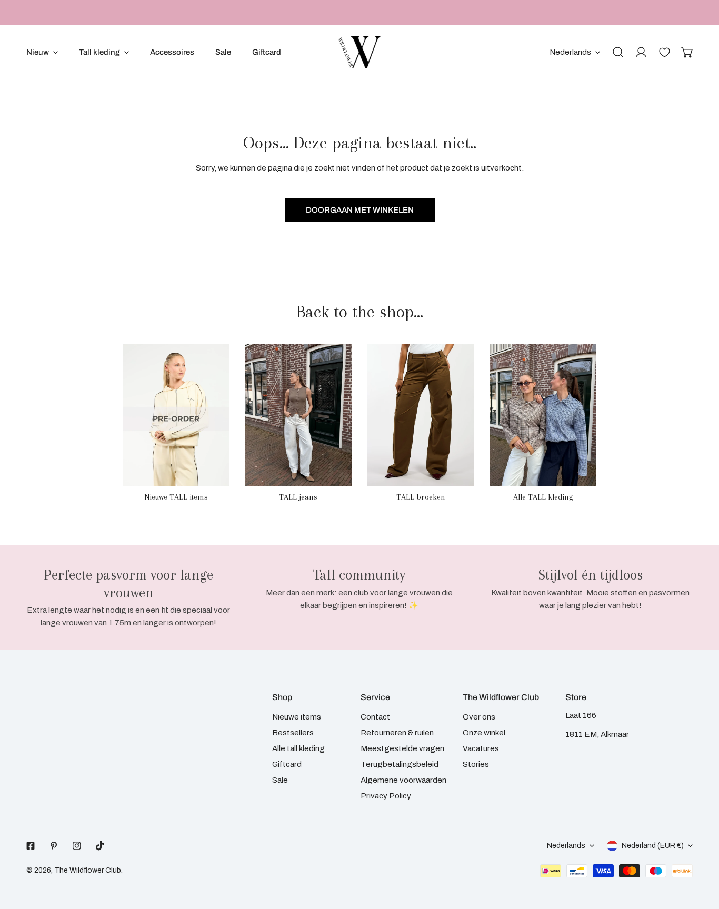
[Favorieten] (664, 52)
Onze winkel (484, 732)
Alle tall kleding (298, 748)
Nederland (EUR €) (653, 846)
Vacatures (481, 748)
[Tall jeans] (298, 415)
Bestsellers (293, 732)
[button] (687, 52)
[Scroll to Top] (700, 853)
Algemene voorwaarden (403, 780)
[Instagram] (76, 846)
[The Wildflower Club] (359, 52)
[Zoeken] (618, 52)
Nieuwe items (296, 717)
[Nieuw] (176, 415)
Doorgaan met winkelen (360, 210)
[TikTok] (100, 845)
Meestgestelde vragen (402, 748)
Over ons (479, 717)
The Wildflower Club (87, 870)
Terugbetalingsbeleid (399, 764)
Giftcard (287, 764)
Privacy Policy (386, 796)
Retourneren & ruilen (397, 732)
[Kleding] (543, 415)
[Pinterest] (53, 846)
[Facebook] (30, 846)
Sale (280, 780)
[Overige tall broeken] (420, 415)
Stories (476, 764)
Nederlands (570, 52)
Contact (375, 717)
